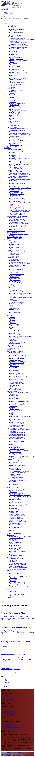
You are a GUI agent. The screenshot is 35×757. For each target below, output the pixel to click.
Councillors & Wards (15, 108)
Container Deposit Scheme (17, 358)
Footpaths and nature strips (17, 549)
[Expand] (12, 25)
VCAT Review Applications (17, 226)
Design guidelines (15, 180)
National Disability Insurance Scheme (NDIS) (22, 456)
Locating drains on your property (18, 567)
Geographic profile (15, 309)
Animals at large (14, 508)
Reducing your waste (15, 369)
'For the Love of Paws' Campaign (19, 392)
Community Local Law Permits (18, 72)
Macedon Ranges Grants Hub (18, 50)
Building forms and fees (16, 157)
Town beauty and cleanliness (17, 302)
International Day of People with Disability (21, 455)
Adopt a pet (13, 394)
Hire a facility (13, 339)
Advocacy (13, 102)
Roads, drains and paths (13, 547)
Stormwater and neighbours (17, 551)
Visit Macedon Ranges (10, 724)
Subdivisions (13, 186)
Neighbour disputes (15, 73)
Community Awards (15, 268)
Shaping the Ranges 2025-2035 (18, 111)
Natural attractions (15, 311)
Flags (11, 305)
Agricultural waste (15, 370)
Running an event (15, 286)
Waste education (14, 366)
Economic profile (14, 308)
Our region (10, 306)
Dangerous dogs (14, 398)
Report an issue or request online (15, 594)
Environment (10, 459)
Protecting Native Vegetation (14, 237)
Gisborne (12, 317)
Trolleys (12, 85)
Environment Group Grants (17, 48)
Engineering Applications (16, 192)
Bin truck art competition (16, 373)
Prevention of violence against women (20, 495)
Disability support (11, 446)
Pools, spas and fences (13, 232)
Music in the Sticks (15, 573)
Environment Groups (15, 469)
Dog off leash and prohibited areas (19, 334)
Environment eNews (15, 466)
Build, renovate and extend (14, 149)
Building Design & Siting (17, 155)
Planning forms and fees (16, 222)
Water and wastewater (12, 557)
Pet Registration (14, 409)
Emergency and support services (18, 432)
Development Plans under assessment (20, 210)
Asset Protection (14, 154)
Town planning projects (16, 214)
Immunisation (13, 492)
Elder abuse (13, 539)
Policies (12, 118)
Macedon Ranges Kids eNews (18, 423)
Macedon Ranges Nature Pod (18, 472)
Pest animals (13, 529)
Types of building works (16, 168)
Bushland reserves (15, 333)
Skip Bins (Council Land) (17, 82)
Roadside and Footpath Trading (18, 78)
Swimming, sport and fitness (14, 345)
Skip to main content (6, 1)
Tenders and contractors (13, 146)
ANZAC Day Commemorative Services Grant (22, 39)
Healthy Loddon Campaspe (17, 489)
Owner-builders (14, 165)
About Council (8, 25)
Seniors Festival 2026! (16, 544)
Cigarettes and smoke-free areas (18, 60)
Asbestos (12, 152)
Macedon (12, 321)
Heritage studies (14, 197)
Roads (12, 554)
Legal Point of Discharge (16, 182)
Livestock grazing (15, 517)
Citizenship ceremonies (16, 532)
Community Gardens (15, 499)
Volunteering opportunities (17, 32)
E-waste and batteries (15, 372)
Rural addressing (14, 139)
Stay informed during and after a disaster (20, 486)
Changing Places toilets (16, 458)
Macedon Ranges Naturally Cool (12, 727)
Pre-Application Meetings (17, 219)
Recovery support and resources (18, 443)
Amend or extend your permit (18, 151)
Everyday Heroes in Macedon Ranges (20, 374)
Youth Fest (13, 581)
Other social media (9, 714)
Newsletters (13, 91)
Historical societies (15, 254)
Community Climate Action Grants (19, 47)
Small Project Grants (15, 51)
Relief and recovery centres (17, 441)
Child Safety (13, 415)
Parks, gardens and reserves (14, 330)
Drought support (14, 431)
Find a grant (10, 36)
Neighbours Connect (15, 440)
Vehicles (12, 87)
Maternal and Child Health (17, 419)
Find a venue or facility (16, 294)
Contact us (6, 588)
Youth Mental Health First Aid (18, 582)
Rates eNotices (14, 131)
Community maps (15, 498)
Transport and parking (16, 303)
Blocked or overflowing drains (18, 564)
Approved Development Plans (18, 208)
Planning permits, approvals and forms (17, 216)
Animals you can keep (16, 395)
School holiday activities (16, 281)
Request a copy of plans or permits (19, 164)
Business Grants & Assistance (18, 42)
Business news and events (17, 379)
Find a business (14, 143)
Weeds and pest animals (16, 477)
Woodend (12, 329)
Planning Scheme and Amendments (19, 211)
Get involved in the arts (16, 248)
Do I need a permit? (15, 162)
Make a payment (11, 591)
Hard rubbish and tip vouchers (18, 361)
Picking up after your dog (17, 403)
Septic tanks (13, 560)
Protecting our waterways (17, 558)
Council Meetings (15, 109)
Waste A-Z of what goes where (18, 355)
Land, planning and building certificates (20, 134)
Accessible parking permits (17, 449)
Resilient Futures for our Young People (20, 587)
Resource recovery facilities (17, 354)
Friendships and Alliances (13, 33)
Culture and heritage (12, 250)
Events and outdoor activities (17, 57)
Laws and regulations (12, 53)
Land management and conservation (19, 471)
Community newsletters (16, 90)
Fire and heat (13, 481)
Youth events (13, 579)
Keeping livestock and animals (18, 521)
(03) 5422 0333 (7, 696)
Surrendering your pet (16, 410)
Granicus (31, 755)
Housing (9, 501)
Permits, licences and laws (17, 383)
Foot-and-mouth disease (16, 437)
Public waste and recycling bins (18, 376)
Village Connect (14, 545)
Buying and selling (12, 170)
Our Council (10, 97)
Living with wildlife (15, 524)
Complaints (10, 595)
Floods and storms (15, 483)
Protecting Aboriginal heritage (18, 198)
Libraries (12, 296)
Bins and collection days (16, 352)
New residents (10, 530)
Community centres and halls (17, 291)
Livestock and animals (13, 506)
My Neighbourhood (15, 533)
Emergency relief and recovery (15, 428)
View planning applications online (19, 223)
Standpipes (13, 561)
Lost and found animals (16, 400)
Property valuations (15, 137)
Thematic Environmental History (18, 201)
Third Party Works (15, 125)
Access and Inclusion (15, 447)
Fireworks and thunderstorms (17, 404)
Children (9, 412)
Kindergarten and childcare (17, 422)
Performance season (15, 275)
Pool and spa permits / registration (19, 234)
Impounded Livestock (16, 527)
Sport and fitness (14, 348)
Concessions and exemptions (17, 130)
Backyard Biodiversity (16, 462)
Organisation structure (16, 116)
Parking (12, 552)
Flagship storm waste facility (17, 438)
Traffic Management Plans (17, 194)
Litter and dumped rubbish (17, 71)
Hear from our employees (17, 29)
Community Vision (15, 106)
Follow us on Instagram (10, 711)
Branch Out (13, 413)
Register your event (15, 280)
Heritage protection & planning (15, 195)
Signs (11, 81)
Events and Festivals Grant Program (19, 45)
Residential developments (17, 185)
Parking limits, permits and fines (18, 76)
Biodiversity (13, 463)
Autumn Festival (14, 260)
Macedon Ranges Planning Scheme (16, 231)
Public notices (14, 96)
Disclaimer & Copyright (19, 752)
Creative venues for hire (16, 245)
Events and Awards (12, 257)
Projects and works (12, 121)
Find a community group (16, 145)
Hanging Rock (14, 337)
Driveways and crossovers (17, 555)
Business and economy (13, 377)
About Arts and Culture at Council (19, 243)
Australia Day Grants (15, 41)
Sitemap (9, 754)
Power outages (14, 484)
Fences (12, 62)
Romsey (12, 327)
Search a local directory (13, 142)
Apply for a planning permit (17, 220)
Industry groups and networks (18, 382)
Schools (12, 420)
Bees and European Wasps (17, 514)
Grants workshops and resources (18, 38)
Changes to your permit (16, 229)
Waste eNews (13, 367)
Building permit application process (19, 158)
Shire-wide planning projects (17, 213)
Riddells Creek (14, 326)
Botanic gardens (14, 331)
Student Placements (15, 30)
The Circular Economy (16, 389)
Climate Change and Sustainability (19, 465)
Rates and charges (11, 127)
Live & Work (7, 349)
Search (2, 18)
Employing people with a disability (19, 450)
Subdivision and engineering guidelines (20, 188)
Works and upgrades (15, 122)
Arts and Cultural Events (16, 247)
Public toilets (13, 300)
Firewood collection (15, 65)
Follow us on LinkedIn (10, 713)
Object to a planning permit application (20, 225)
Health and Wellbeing (12, 487)
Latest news (13, 93)
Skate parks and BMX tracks (17, 342)
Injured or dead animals (16, 520)
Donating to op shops (15, 360)
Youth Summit (14, 585)
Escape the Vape (14, 572)
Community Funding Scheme (18, 44)
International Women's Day (17, 274)
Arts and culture (11, 241)
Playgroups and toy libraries (17, 425)
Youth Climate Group (15, 575)
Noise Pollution (14, 75)
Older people (10, 535)
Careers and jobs (11, 26)
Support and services (15, 388)
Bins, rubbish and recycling (14, 351)
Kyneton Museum (15, 256)
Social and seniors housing (17, 453)
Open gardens (14, 340)
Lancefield (13, 318)
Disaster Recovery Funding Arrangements (21, 429)
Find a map (10, 288)
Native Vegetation (15, 474)
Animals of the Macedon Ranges (18, 460)
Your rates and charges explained (18, 140)
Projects (12, 124)
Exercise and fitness (15, 452)
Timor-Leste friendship (16, 35)
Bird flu (12, 444)
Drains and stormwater (16, 548)
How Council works (15, 112)
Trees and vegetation (15, 84)
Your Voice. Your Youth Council (18, 576)
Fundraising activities (15, 66)
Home (2, 600)
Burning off (13, 56)
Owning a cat (13, 406)
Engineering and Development (15, 177)
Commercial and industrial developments (20, 179)
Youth (8, 570)
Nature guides (14, 475)
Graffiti (12, 68)
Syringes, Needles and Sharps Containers (21, 496)
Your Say (9, 597)
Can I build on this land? (16, 161)
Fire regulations (14, 63)
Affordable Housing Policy (17, 502)
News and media (11, 88)
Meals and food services (16, 493)
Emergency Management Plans (18, 434)
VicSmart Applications (16, 228)
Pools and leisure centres (16, 346)
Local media (13, 94)
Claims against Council (16, 115)
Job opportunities (14, 28)
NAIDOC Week (14, 277)
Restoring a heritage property (17, 200)
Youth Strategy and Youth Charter (19, 584)
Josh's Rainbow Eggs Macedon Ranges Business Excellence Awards (20, 264)
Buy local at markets (15, 266)
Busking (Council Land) (16, 59)
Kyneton (12, 320)
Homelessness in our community (18, 504)
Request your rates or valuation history (20, 133)
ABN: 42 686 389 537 (6, 752)
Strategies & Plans (15, 385)
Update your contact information (18, 128)
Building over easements (16, 189)
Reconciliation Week (15, 278)
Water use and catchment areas (18, 563)
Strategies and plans (15, 119)
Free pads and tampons (16, 490)
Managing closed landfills (17, 364)
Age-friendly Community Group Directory (21, 536)
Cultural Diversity (15, 114)
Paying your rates (14, 136)
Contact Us (10, 590)
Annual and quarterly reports (17, 103)
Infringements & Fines (16, 69)
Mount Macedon (14, 324)
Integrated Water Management (18, 569)
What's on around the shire (17, 287)
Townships (10, 315)
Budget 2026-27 (14, 105)
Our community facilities (13, 290)
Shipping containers (15, 79)
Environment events (15, 468)
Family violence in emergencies (18, 435)
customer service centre (10, 699)
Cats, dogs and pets (12, 391)
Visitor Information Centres (17, 314)
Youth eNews (13, 578)
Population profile (15, 312)
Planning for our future (13, 207)
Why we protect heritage (16, 205)
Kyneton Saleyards (15, 523)
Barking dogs (13, 397)
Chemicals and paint (15, 357)
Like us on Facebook (9, 710)
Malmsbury (13, 323)
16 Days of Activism (15, 259)
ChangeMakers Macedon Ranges (19, 262)
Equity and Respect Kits (16, 426)
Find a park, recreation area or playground (21, 293)
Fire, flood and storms (12, 478)
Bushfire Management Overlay (18, 159)
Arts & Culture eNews (16, 244)
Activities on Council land (17, 54)
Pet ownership (14, 407)
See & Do (6, 240)
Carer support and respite (16, 538)
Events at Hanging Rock (16, 269)
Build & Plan (7, 148)
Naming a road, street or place (18, 183)
